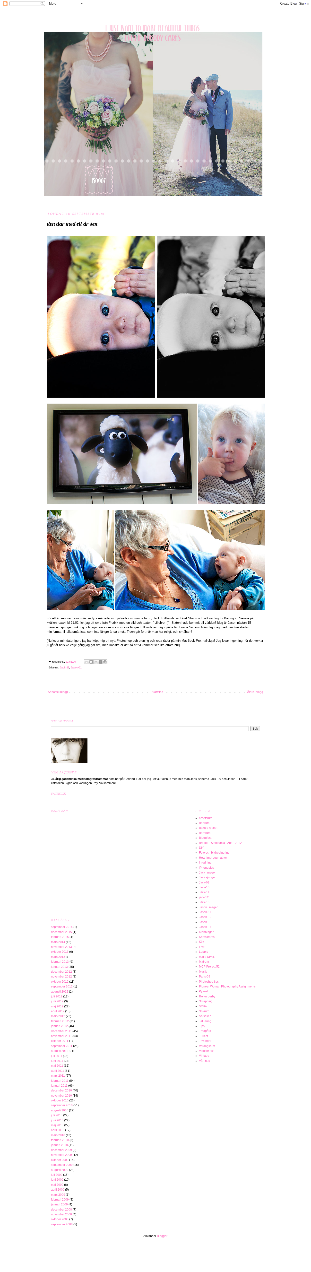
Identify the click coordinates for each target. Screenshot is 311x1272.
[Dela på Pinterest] (105, 661)
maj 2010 (57, 1125)
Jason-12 (205, 917)
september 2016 (62, 927)
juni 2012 (57, 1001)
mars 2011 (58, 1075)
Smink (203, 1006)
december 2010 (61, 1090)
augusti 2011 (59, 1051)
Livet (202, 947)
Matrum (204, 961)
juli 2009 (56, 1175)
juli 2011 (56, 1056)
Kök (201, 941)
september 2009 (62, 1165)
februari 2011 (60, 1080)
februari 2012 (60, 1021)
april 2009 (57, 1189)
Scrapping (206, 1001)
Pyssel (203, 991)
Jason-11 (76, 667)
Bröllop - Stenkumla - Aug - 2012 (220, 843)
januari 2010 (59, 1145)
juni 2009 (57, 1179)
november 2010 (61, 1095)
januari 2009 (59, 1204)
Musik (203, 971)
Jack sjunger (207, 877)
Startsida (157, 692)
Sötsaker (205, 1016)
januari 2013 (59, 967)
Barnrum (204, 833)
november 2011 (61, 1036)
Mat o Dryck (207, 957)
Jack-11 (64, 667)
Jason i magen (208, 907)
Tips (202, 1026)
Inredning (205, 862)
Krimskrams (207, 937)
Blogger (162, 1236)
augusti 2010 (59, 1110)
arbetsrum (205, 818)
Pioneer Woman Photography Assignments (227, 986)
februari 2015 (60, 937)
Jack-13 (204, 902)
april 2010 (57, 1130)
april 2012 (57, 1011)
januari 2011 (59, 1085)
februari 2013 (60, 961)
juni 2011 (57, 1061)
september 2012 (62, 986)
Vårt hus (204, 1061)
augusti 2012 (59, 991)
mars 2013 (58, 957)
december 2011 (61, 1031)
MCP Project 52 (209, 966)
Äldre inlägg (255, 692)
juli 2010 (56, 1115)
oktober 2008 (60, 1219)
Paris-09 (204, 976)
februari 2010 (60, 1140)
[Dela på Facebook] (100, 661)
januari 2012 (59, 1026)
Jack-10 (204, 887)
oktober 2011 (59, 1041)
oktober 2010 (60, 1100)
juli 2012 (56, 996)
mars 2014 (58, 942)
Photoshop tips (209, 981)
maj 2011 (57, 1065)
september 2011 (61, 1046)
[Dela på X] (95, 661)
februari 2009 (60, 1199)
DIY (201, 847)
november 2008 (61, 1214)
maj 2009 (57, 1184)
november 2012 (61, 976)
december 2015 (61, 932)
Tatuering (205, 1021)
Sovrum (204, 1011)
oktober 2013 (60, 951)
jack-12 (204, 897)
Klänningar (206, 932)
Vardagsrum (207, 1046)
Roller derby (207, 996)
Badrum (204, 823)
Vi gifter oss (206, 1051)
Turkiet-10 (205, 1036)
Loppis (203, 951)
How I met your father (213, 857)
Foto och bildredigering (214, 852)
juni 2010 (57, 1120)
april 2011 (57, 1071)
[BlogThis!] (91, 661)
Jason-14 (205, 927)
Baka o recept (208, 828)
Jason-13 (205, 922)
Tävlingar (205, 1041)
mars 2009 (58, 1194)
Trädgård (205, 1031)
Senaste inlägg (58, 692)
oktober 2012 (60, 981)
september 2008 (62, 1224)
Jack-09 (204, 882)
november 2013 (61, 947)
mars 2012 (58, 1016)
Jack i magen (207, 872)
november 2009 (61, 1155)
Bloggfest (205, 837)
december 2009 (61, 1150)
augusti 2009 (59, 1170)
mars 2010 (58, 1135)
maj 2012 (57, 1006)
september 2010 (62, 1105)
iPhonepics (206, 867)
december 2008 (61, 1209)
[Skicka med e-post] (86, 661)
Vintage (204, 1055)
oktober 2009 (60, 1160)
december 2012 (61, 971)
